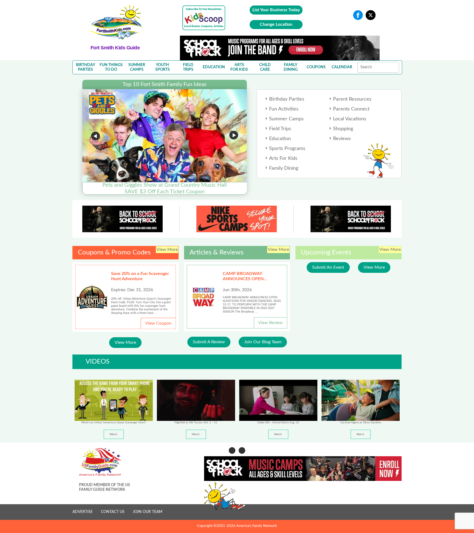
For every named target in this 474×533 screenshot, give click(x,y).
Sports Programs (287, 148)
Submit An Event (328, 267)
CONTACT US (113, 512)
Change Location (276, 24)
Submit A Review (209, 342)
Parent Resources (352, 99)
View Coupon (158, 323)
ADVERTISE (82, 512)
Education (280, 138)
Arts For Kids (283, 158)
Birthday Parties (286, 99)
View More (125, 342)
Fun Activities (283, 109)
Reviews (342, 138)
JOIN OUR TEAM (147, 512)
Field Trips (280, 128)
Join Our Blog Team (262, 342)
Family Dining (283, 168)
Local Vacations (349, 119)
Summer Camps (286, 119)
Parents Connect (351, 109)
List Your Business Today (276, 10)
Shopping (343, 128)
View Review (270, 323)
